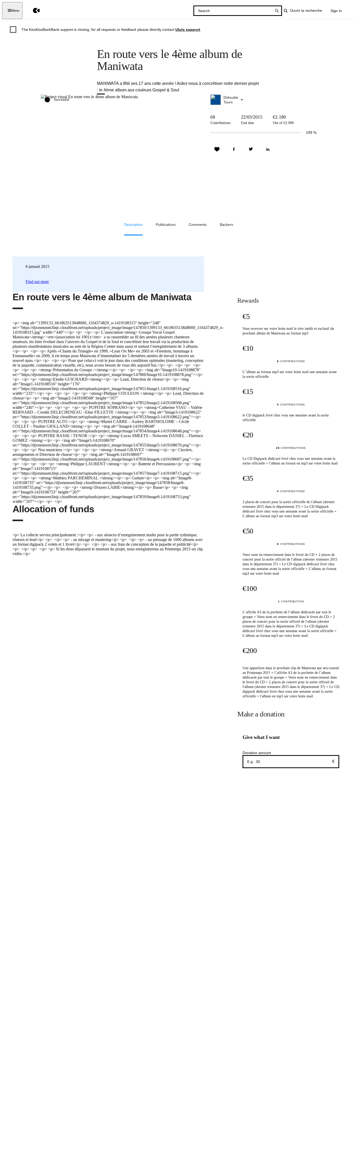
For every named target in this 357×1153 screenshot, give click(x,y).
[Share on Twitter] (250, 149)
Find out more (37, 281)
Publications (166, 224)
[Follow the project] (216, 149)
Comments (198, 224)
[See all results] (277, 11)
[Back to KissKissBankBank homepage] (32, 10)
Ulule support (187, 29)
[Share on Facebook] (233, 149)
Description (133, 224)
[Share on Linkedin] (267, 149)
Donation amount (257, 753)
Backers (226, 224)
